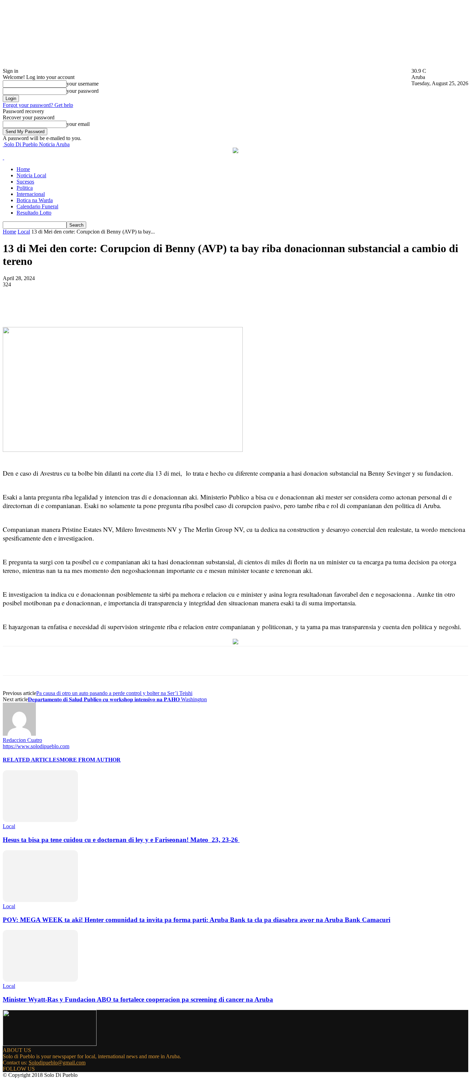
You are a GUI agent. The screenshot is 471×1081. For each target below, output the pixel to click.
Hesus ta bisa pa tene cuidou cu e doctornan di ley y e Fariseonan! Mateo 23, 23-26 (121, 839)
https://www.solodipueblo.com (36, 746)
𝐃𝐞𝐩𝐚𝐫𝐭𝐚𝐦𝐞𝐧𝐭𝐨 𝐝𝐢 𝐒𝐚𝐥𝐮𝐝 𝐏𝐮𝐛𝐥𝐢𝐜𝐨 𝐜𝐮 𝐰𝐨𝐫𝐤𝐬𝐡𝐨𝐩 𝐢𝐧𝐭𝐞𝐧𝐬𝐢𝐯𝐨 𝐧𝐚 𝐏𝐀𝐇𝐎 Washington (117, 699)
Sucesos (25, 182)
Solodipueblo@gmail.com (57, 1062)
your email (78, 124)
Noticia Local (31, 175)
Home (23, 169)
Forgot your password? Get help (38, 105)
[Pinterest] (115, 307)
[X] (90, 307)
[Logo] (3, 157)
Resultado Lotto (34, 213)
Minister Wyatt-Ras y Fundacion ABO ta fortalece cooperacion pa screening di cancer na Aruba (138, 999)
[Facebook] (65, 307)
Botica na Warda (35, 200)
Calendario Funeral (37, 206)
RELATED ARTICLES (31, 760)
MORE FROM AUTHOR (90, 760)
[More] (165, 307)
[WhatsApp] (140, 307)
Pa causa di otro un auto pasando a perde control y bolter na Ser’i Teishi (114, 693)
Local (24, 232)
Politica (25, 188)
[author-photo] (19, 734)
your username (83, 84)
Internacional (31, 194)
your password (83, 91)
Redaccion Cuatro (22, 740)
